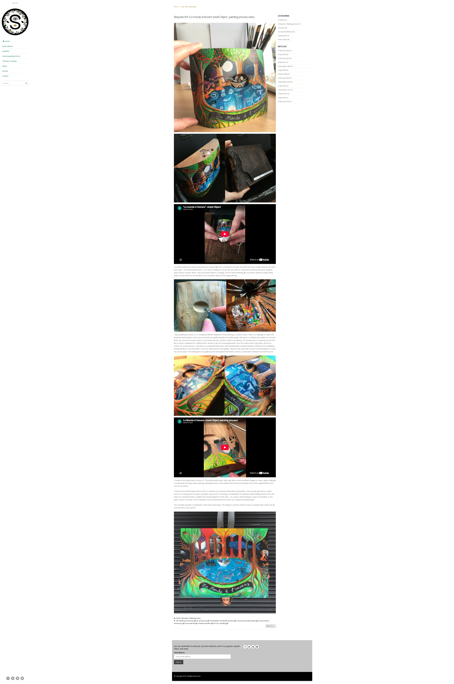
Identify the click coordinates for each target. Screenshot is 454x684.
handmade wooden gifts (228, 621)
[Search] (26, 83)
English (15, 3)
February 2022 (284, 58)
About (4, 66)
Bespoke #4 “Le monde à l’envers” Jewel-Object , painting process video (214, 17)
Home (7, 41)
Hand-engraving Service (11, 56)
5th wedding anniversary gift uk (187, 621)
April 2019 (282, 86)
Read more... (271, 626)
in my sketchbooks (286, 32)
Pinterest (253, 647)
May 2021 (282, 62)
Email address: (179, 653)
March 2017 (283, 94)
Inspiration (283, 36)
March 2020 (283, 74)
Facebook (245, 647)
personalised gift (191, 623)
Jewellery (5, 51)
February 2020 (284, 78)
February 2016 (284, 101)
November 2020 (284, 66)
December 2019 (284, 82)
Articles (178, 618)
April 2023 (282, 54)
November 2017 (284, 90)
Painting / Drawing (9, 61)
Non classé (283, 39)
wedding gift (224, 623)
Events (281, 28)
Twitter (249, 647)
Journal (5, 71)
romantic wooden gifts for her (208, 623)
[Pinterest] (17, 678)
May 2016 (282, 97)
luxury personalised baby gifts (248, 621)
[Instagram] (22, 678)
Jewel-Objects (7, 46)
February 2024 (284, 50)
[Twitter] (13, 678)
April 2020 (282, 70)
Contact (5, 76)
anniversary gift (204, 621)
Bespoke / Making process (191, 618)
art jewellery (214, 621)
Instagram (257, 647)
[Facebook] (8, 678)
